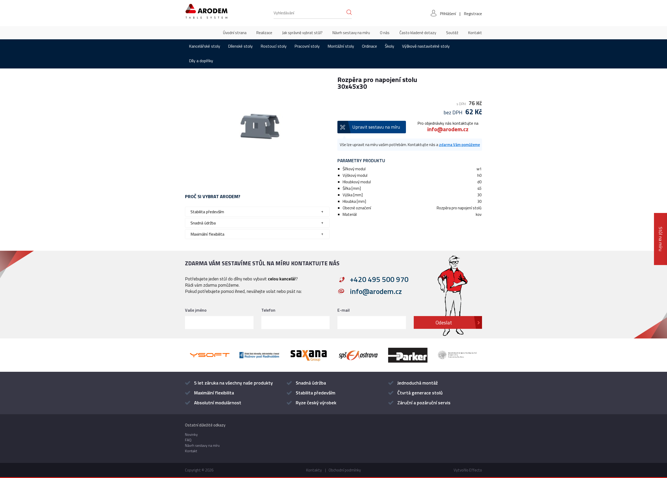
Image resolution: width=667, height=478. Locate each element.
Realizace (264, 33)
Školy (389, 46)
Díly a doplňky (201, 61)
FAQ (188, 440)
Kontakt (475, 33)
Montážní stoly (341, 46)
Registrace (473, 14)
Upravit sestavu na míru (376, 126)
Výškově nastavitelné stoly (426, 46)
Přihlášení (448, 14)
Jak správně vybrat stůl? (302, 33)
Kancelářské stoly (204, 46)
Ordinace (369, 46)
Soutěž (452, 33)
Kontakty (314, 470)
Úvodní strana (234, 33)
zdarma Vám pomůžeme (459, 145)
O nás (385, 33)
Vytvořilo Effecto (468, 470)
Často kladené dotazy (417, 33)
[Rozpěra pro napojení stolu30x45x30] (257, 126)
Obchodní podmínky (345, 470)
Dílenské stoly (240, 46)
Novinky (191, 434)
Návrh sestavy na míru (351, 33)
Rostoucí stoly (274, 46)
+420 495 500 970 (379, 279)
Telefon (268, 310)
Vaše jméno (196, 310)
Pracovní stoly (307, 46)
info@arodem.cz (447, 129)
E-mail (343, 310)
